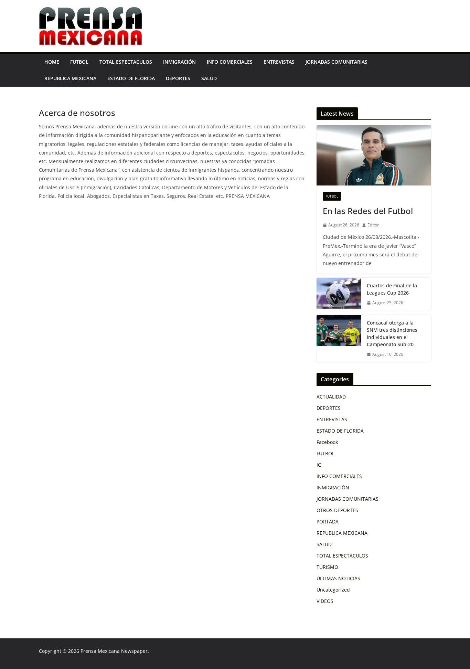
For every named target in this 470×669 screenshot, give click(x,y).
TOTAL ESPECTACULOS (125, 62)
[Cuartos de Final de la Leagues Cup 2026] (339, 294)
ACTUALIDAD (331, 396)
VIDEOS (325, 601)
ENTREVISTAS (279, 62)
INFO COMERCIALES (230, 62)
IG (319, 464)
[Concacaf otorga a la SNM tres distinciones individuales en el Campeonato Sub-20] (339, 338)
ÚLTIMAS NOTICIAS (338, 578)
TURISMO (327, 567)
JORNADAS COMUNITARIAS (336, 62)
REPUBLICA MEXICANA (70, 78)
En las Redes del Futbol (368, 210)
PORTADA (328, 521)
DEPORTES (178, 78)
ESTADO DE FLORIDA (131, 78)
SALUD (209, 78)
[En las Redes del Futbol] (374, 155)
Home (51, 62)
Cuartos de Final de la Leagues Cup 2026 (392, 289)
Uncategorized (333, 589)
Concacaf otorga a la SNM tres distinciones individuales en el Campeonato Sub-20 (392, 333)
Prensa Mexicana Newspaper (114, 651)
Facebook (327, 442)
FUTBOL (79, 62)
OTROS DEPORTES (337, 510)
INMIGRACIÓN (179, 62)
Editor (373, 225)
